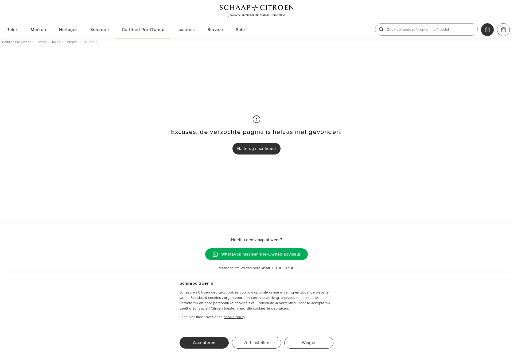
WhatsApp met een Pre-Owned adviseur (261, 254)
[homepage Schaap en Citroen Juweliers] (256, 10)
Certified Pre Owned (16, 42)
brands (42, 42)
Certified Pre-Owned (143, 29)
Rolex (12, 29)
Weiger (309, 342)
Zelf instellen (257, 342)
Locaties (186, 29)
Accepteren (204, 342)
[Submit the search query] (381, 29)
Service (215, 29)
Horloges (68, 29)
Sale (240, 29)
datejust (71, 42)
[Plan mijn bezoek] (487, 29)
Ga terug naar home (256, 148)
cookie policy (234, 317)
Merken (38, 29)
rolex (56, 42)
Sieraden (99, 29)
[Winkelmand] (503, 29)
